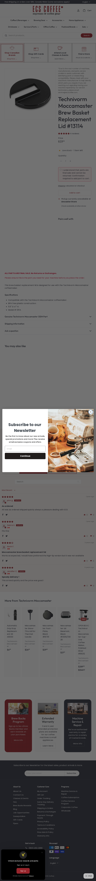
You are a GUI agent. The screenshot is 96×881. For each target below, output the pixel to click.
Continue (25, 455)
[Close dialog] (91, 412)
